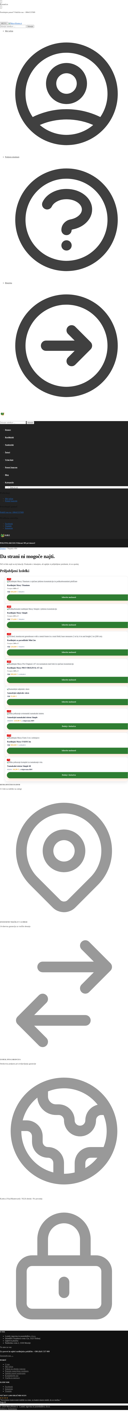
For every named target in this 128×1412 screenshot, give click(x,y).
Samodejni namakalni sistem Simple (22, 717)
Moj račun (9, 31)
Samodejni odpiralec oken (18, 693)
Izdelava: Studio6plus (8, 1409)
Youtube (8, 526)
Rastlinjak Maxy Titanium (18, 585)
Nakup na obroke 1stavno (15, 1369)
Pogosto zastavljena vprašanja (16, 1371)
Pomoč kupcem (11, 501)
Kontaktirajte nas (11, 1376)
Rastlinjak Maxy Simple (17, 613)
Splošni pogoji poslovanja (15, 1373)
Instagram (9, 528)
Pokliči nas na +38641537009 (12, 512)
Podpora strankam (12, 157)
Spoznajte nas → (6, 1356)
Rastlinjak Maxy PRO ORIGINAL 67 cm (24, 668)
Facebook (9, 524)
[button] (5, 414)
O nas (7, 1364)
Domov (3, 548)
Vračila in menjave (12, 1378)
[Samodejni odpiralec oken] (66, 689)
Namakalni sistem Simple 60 (19, 766)
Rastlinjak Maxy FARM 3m (19, 742)
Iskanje (30, 26)
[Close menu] (1, 1)
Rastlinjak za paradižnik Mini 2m (21, 640)
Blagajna (8, 283)
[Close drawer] (1, 7)
